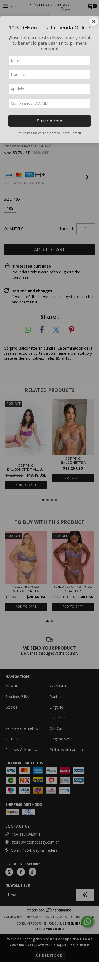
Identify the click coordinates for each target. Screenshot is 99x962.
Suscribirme (49, 121)
